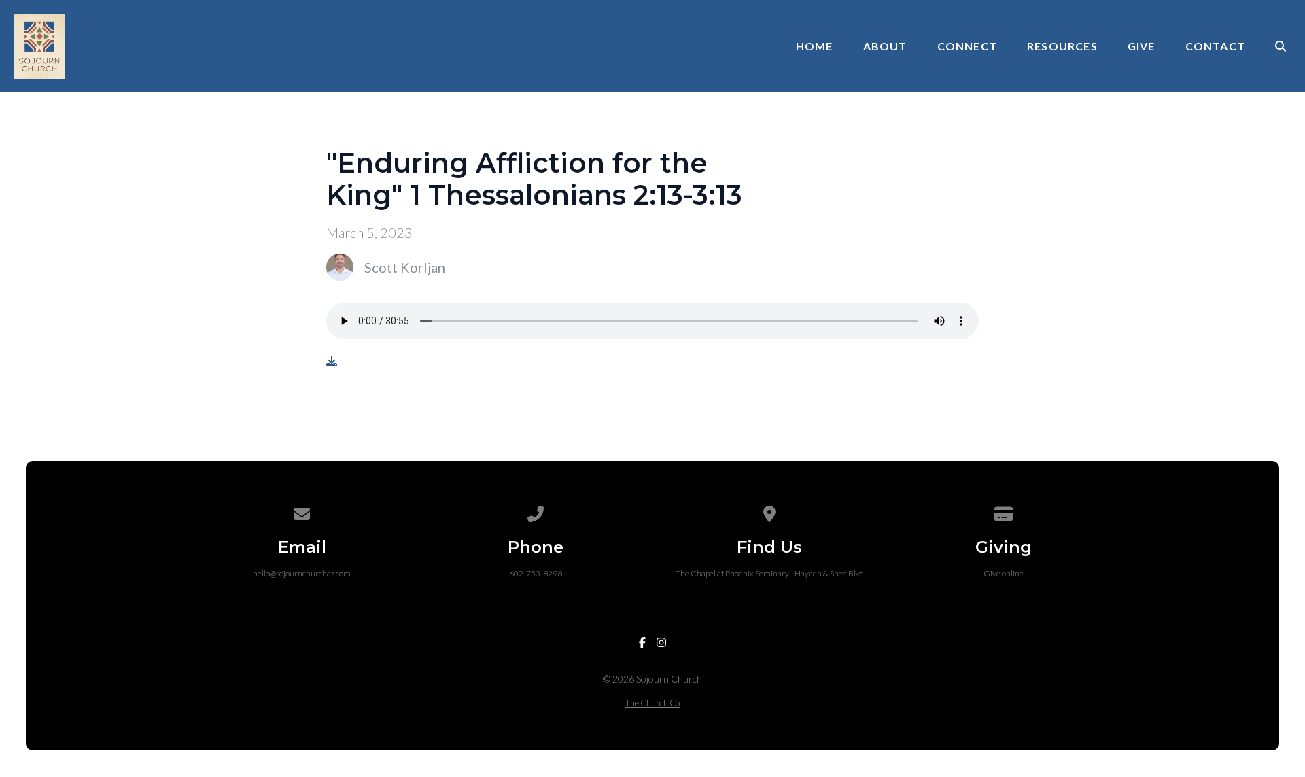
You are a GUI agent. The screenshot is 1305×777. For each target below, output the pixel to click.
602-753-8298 (535, 573)
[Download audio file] (331, 361)
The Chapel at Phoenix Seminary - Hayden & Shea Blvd (770, 573)
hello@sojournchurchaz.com (302, 573)
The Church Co (652, 702)
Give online (1004, 573)
